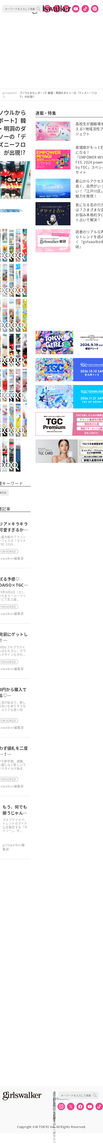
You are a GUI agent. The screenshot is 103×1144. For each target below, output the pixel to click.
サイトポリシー (54, 1109)
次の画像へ (14, 210)
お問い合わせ (54, 1104)
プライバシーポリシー (54, 1115)
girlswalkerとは (55, 1098)
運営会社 (54, 1093)
